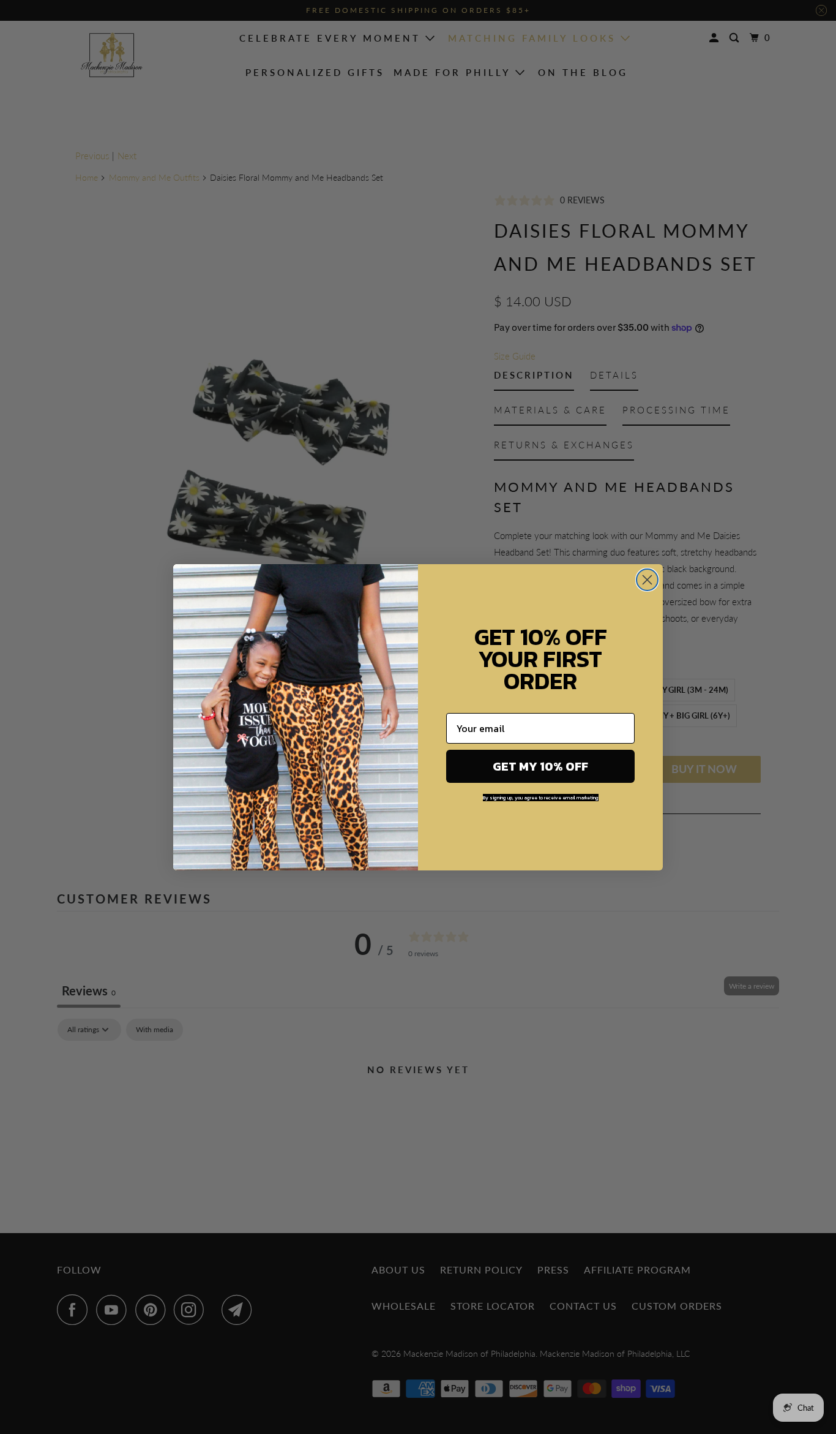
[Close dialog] (647, 580)
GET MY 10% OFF (540, 766)
